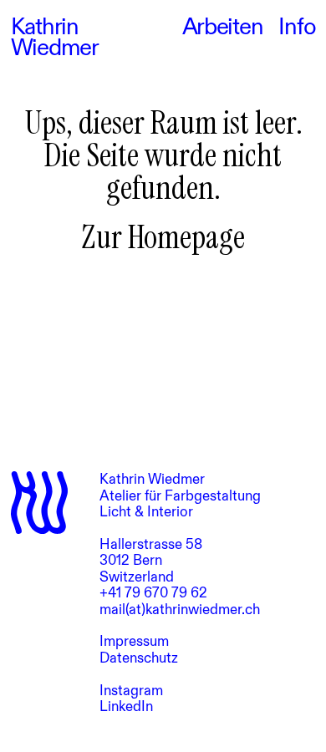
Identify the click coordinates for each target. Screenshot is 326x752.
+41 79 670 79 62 (153, 593)
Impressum (134, 641)
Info (296, 28)
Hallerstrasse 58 (150, 544)
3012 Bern (130, 560)
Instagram (131, 690)
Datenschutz (138, 658)
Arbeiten (222, 28)
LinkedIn (126, 706)
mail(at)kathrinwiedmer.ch (179, 609)
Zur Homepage (163, 237)
